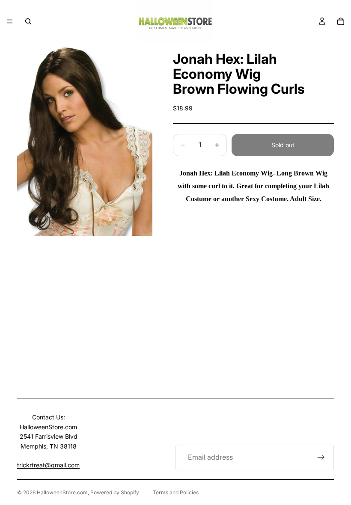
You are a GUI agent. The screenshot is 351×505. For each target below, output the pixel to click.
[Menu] (10, 21)
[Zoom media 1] (84, 139)
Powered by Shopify (114, 492)
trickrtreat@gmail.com (48, 465)
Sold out (282, 145)
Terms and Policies (176, 492)
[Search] (28, 21)
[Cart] (340, 21)
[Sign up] (321, 457)
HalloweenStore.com (62, 492)
